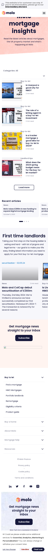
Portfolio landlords (15, 395)
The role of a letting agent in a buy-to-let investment (33, 114)
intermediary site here (16, 6)
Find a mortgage (14, 384)
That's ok (38, 549)
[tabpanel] (24, 223)
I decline (25, 549)
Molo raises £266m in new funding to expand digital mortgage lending (19, 210)
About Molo (10, 430)
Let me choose (9, 549)
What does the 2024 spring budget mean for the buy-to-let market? (33, 167)
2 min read (30, 93)
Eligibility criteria (13, 406)
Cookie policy (24, 471)
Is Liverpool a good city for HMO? (32, 88)
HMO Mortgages (14, 390)
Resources (10, 449)
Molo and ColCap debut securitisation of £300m (17, 289)
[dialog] (24, 542)
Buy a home (10, 421)
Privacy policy (24, 465)
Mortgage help (12, 439)
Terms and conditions (24, 478)
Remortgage (12, 401)
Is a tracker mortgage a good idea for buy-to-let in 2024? (33, 140)
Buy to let (9, 377)
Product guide (12, 412)
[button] (44, 13)
